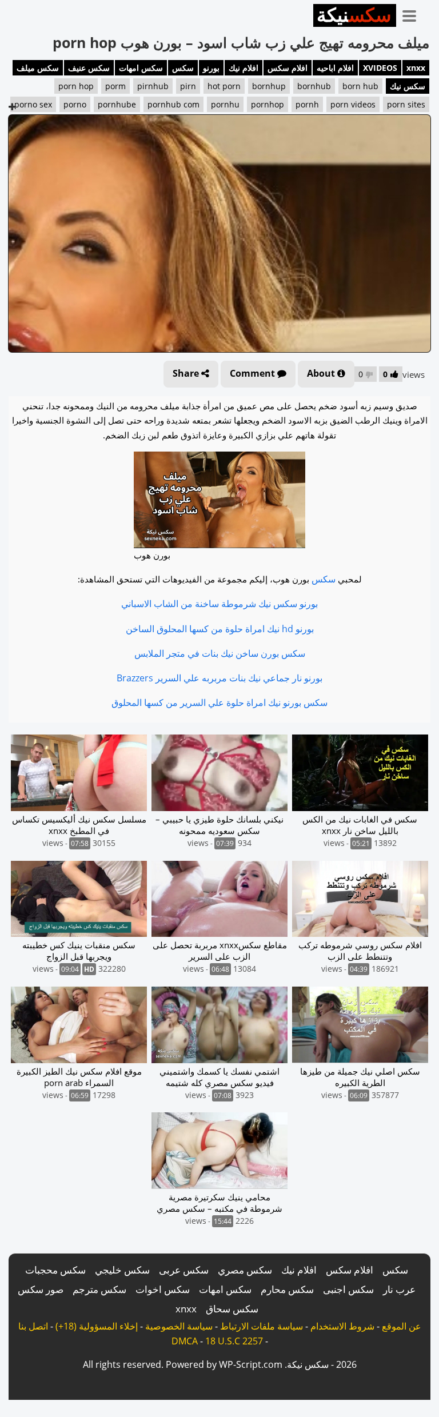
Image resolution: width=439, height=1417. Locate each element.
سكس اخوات (162, 1289)
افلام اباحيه (335, 67)
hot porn (224, 86)
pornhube (117, 104)
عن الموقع (401, 1326)
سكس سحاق (232, 1308)
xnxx (415, 67)
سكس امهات (141, 67)
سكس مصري (245, 1269)
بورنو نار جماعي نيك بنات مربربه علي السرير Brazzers (219, 678)
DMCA (184, 1341)
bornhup (269, 86)
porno (74, 104)
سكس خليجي (122, 1269)
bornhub (314, 86)
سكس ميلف (38, 67)
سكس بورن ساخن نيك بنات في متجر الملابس (219, 653)
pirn (188, 86)
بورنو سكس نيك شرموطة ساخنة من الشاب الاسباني (219, 603)
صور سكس (40, 1289)
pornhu (225, 104)
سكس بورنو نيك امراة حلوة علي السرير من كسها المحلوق (219, 702)
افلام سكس (288, 67)
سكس (183, 67)
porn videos (353, 104)
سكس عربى (184, 1269)
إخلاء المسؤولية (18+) (96, 1326)
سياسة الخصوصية (179, 1326)
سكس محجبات (55, 1269)
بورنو (211, 67)
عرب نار (399, 1289)
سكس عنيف (89, 67)
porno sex (33, 104)
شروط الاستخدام (342, 1326)
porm (115, 86)
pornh (307, 104)
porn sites (406, 104)
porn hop (76, 86)
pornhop (267, 104)
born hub (360, 86)
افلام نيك (243, 67)
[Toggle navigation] (413, 13)
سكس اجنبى (348, 1289)
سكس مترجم (99, 1289)
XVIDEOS (380, 67)
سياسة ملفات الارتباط (261, 1326)
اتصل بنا (33, 1326)
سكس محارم (287, 1289)
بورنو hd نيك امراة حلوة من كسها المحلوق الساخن (220, 628)
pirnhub (153, 86)
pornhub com (173, 104)
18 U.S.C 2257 (234, 1341)
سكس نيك (407, 86)
